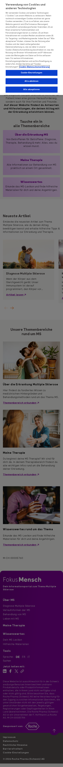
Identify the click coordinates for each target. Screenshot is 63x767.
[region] (31, 47)
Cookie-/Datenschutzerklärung (34, 67)
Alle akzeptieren (31, 89)
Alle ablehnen (31, 81)
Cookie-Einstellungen (31, 72)
